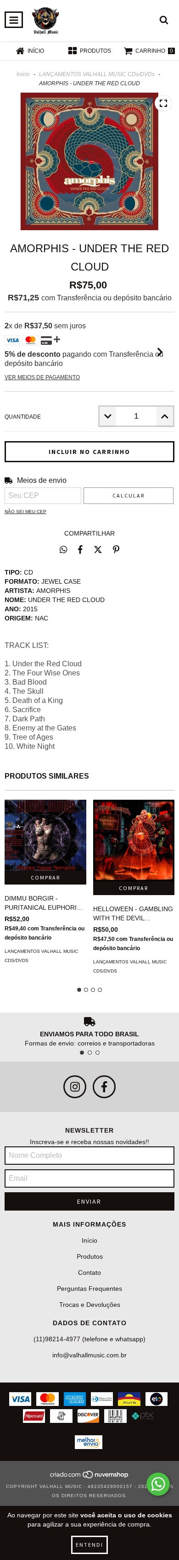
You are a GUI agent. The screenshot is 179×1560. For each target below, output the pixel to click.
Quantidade (23, 417)
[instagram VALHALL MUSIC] (74, 1086)
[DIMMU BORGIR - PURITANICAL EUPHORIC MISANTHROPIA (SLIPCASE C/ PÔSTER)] (45, 835)
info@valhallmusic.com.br (89, 1355)
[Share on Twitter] (98, 549)
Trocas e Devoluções (89, 1304)
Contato (89, 1272)
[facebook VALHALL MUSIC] (104, 1086)
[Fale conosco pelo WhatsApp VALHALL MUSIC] (158, 1484)
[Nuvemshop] (90, 1477)
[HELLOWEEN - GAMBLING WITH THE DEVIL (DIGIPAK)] (134, 840)
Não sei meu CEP (25, 511)
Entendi (89, 1544)
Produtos (90, 1256)
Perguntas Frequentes (89, 1288)
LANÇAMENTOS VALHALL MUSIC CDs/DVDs (97, 74)
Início (23, 74)
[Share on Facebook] (80, 549)
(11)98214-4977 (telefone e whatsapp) (89, 1339)
